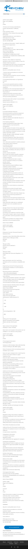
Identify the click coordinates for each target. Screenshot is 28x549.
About (4, 542)
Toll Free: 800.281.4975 (14, 527)
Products (16, 542)
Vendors (22, 542)
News (16, 543)
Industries (9, 542)
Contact (11, 543)
